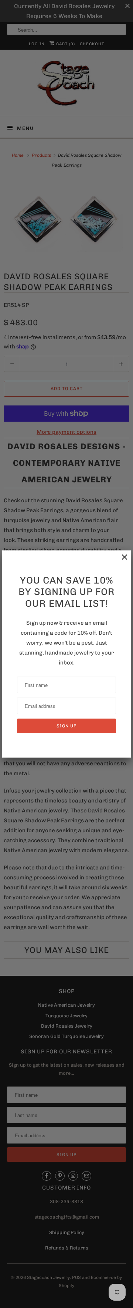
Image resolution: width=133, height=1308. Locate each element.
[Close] (121, 561)
